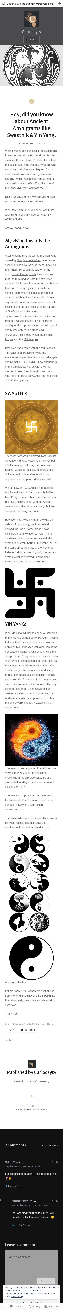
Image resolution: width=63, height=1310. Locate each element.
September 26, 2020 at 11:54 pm (23, 1166)
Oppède (12, 334)
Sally (10, 1162)
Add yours (50, 1145)
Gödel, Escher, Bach (24, 274)
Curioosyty (31, 31)
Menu (32, 40)
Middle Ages (31, 339)
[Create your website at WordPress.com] (31, 3)
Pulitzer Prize (17, 269)
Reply (55, 1162)
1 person (20, 1186)
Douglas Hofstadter (28, 260)
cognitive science (27, 265)
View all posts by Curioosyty (31, 1081)
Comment (46, 1281)
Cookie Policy (17, 1296)
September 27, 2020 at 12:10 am (30, 1205)
